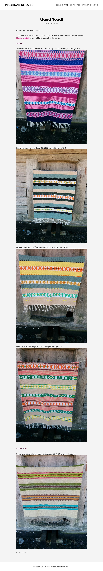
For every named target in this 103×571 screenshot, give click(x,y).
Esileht (59, 5)
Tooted (76, 5)
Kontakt (94, 5)
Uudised (68, 5)
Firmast (85, 5)
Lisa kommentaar (22, 553)
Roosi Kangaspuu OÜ (19, 5)
